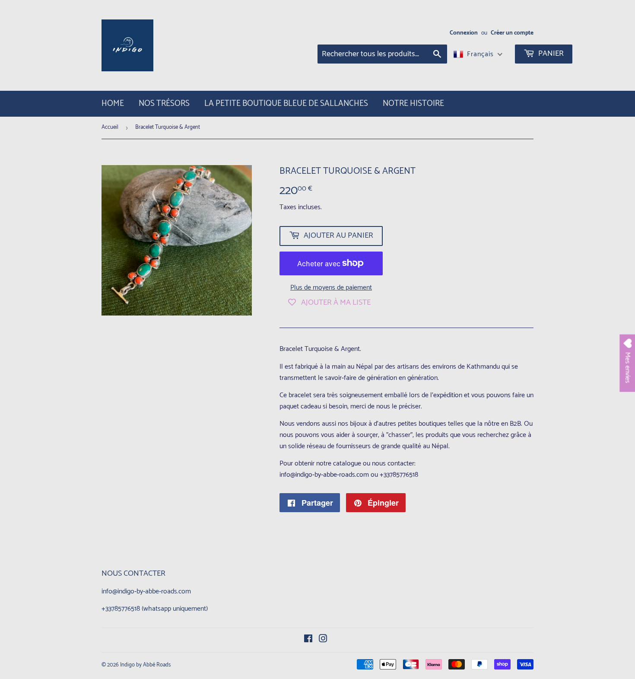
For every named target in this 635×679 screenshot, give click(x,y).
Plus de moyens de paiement (331, 287)
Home (113, 103)
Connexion (464, 33)
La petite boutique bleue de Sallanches (286, 103)
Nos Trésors (164, 103)
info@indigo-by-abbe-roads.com (146, 591)
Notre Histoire (413, 103)
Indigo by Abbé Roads (145, 664)
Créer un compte (512, 33)
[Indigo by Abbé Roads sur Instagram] (323, 640)
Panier (550, 53)
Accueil (110, 127)
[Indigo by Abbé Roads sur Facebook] (308, 640)
